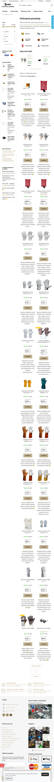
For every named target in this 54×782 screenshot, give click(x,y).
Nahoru (37, 676)
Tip (9, 39)
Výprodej (9, 41)
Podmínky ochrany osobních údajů (10, 738)
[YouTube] (10, 715)
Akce (9, 34)
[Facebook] (3, 715)
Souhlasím (45, 774)
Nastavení (8, 778)
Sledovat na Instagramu (40, 750)
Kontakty (4, 1)
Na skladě (9, 31)
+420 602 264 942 (10, 711)
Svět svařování (5, 747)
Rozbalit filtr (8, 44)
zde (14, 775)
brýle (30, 24)
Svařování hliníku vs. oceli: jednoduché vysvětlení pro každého (8, 160)
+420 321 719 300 (10, 707)
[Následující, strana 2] (36, 671)
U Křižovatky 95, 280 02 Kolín (35, 703)
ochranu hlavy (45, 24)
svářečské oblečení (36, 24)
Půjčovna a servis (6, 745)
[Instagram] (7, 715)
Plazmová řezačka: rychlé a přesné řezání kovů (8, 151)
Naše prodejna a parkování (8, 734)
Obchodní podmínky (7, 736)
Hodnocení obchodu (13, 1)
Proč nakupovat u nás (7, 732)
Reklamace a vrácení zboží (8, 740)
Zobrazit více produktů (35, 69)
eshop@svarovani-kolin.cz (12, 704)
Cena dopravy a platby (7, 742)
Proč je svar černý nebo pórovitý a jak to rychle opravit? (8, 155)
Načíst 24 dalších (35, 666)
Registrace (48, 1)
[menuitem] (5, 11)
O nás (3, 749)
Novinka (9, 36)
